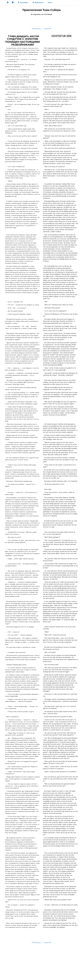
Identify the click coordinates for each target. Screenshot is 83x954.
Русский (24, 2)
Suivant (46, 29)
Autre (50, 2)
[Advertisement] (42, 19)
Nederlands (39, 2)
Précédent (37, 29)
